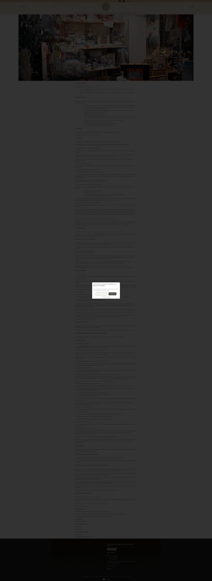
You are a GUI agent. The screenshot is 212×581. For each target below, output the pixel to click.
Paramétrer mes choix (101, 293)
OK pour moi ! (112, 293)
